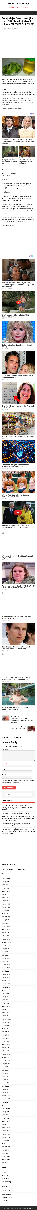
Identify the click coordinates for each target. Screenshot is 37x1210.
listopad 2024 (6, 949)
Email (4, 769)
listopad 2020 (6, 1102)
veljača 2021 (6, 1089)
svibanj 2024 (6, 965)
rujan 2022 (5, 1028)
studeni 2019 (6, 1137)
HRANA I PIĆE (6, 1191)
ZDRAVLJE (5, 1200)
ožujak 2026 (5, 894)
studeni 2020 (6, 1099)
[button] (34, 12)
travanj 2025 (6, 929)
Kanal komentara (7, 1178)
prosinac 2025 (6, 904)
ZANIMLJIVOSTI (7, 1197)
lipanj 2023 (5, 1000)
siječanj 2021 (6, 1092)
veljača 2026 (6, 897)
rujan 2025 (5, 913)
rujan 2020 (5, 1105)
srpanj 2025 (5, 920)
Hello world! (22, 869)
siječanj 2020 (6, 1131)
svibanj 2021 (6, 1080)
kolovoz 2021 (6, 1070)
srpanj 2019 (5, 1150)
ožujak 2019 (5, 1163)
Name (4, 764)
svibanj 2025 (6, 926)
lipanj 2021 (5, 1076)
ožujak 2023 (5, 1009)
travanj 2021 (6, 1083)
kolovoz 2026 (6, 878)
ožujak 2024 (5, 971)
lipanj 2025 (5, 923)
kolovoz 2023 (6, 993)
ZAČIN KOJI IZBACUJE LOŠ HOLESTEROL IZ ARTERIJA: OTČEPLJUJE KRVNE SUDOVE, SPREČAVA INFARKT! (18, 808)
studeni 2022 (6, 1022)
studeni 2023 (6, 984)
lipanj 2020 (5, 1115)
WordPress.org (6, 1182)
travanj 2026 (6, 891)
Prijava (4, 1172)
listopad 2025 (6, 910)
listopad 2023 (6, 987)
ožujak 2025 (5, 933)
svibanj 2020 (6, 1118)
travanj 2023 (6, 1006)
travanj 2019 (6, 1159)
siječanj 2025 (6, 939)
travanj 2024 (6, 968)
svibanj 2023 (6, 1003)
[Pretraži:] (18, 794)
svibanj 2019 (6, 1156)
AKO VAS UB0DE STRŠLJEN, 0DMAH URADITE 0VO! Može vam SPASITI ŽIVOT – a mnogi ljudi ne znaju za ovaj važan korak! (18, 831)
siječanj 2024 (6, 977)
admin (17, 28)
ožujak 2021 (5, 1086)
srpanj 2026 (5, 881)
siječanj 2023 (6, 1016)
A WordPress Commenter (10, 869)
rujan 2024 (5, 952)
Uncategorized (6, 1194)
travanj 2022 (6, 1044)
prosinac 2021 (6, 1057)
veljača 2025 (6, 936)
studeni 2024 (6, 945)
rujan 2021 (5, 1067)
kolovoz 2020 (6, 1108)
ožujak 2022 (5, 1048)
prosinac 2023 (6, 981)
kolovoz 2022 (6, 1032)
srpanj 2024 (5, 958)
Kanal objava (6, 1175)
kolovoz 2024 (6, 955)
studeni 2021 (6, 1060)
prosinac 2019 (6, 1134)
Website (4, 775)
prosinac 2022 (6, 1019)
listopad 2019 (6, 1140)
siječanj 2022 (6, 1054)
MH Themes (30, 1208)
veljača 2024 (6, 974)
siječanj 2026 (6, 901)
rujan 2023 (5, 990)
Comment (5, 749)
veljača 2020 (6, 1127)
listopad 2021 (6, 1064)
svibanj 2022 (6, 1041)
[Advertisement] (16, 44)
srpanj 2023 (5, 996)
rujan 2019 (5, 1143)
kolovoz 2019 (6, 1147)
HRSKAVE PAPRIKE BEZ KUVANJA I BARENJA (15, 813)
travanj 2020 (6, 1121)
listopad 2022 (6, 1025)
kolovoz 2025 (6, 917)
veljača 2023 (6, 1012)
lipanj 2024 (5, 961)
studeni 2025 (6, 907)
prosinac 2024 (6, 942)
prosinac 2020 (6, 1096)
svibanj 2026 (6, 888)
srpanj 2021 (5, 1073)
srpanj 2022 (5, 1035)
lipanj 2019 (5, 1153)
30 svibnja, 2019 (8, 28)
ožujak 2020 (5, 1124)
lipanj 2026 (5, 885)
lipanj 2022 (5, 1038)
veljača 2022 (6, 1051)
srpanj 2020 (5, 1111)
